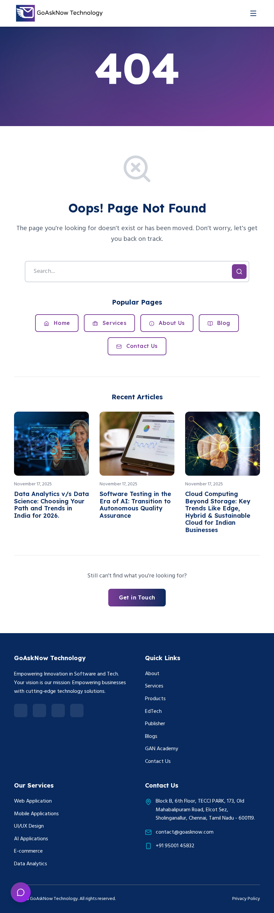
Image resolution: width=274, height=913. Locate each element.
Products (155, 699)
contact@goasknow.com (185, 832)
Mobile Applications (36, 814)
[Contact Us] (21, 892)
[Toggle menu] (253, 13)
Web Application (33, 801)
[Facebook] (39, 710)
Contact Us (140, 346)
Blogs (151, 736)
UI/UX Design (29, 826)
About (152, 673)
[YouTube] (77, 710)
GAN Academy (161, 749)
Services (113, 323)
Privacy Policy (246, 899)
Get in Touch (137, 597)
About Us (171, 323)
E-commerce (28, 851)
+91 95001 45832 (175, 846)
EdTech (153, 711)
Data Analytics (30, 864)
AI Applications (31, 839)
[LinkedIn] (20, 710)
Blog (223, 323)
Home (61, 323)
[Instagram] (58, 710)
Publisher (155, 724)
